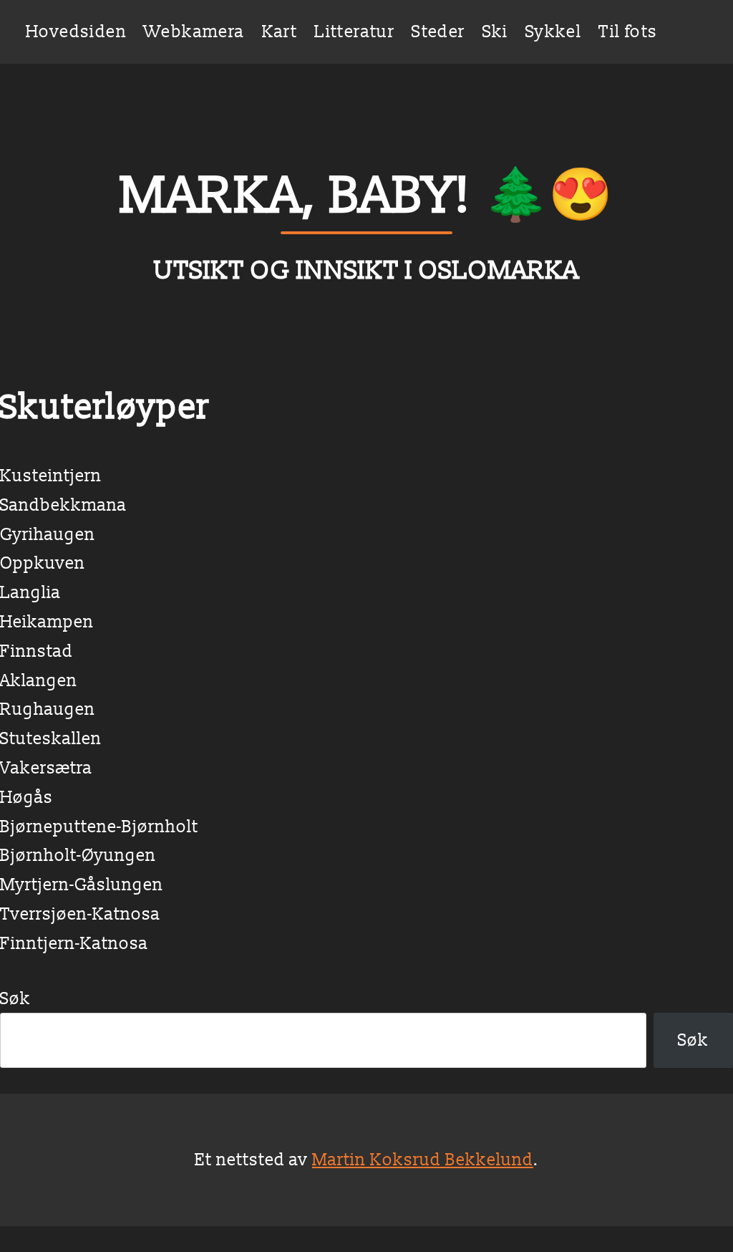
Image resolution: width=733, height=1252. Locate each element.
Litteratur (354, 31)
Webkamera (194, 31)
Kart (280, 31)
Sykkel (553, 31)
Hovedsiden (76, 31)
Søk (15, 998)
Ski (495, 31)
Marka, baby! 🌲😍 (366, 193)
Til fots (627, 31)
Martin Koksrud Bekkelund (422, 1159)
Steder (438, 31)
